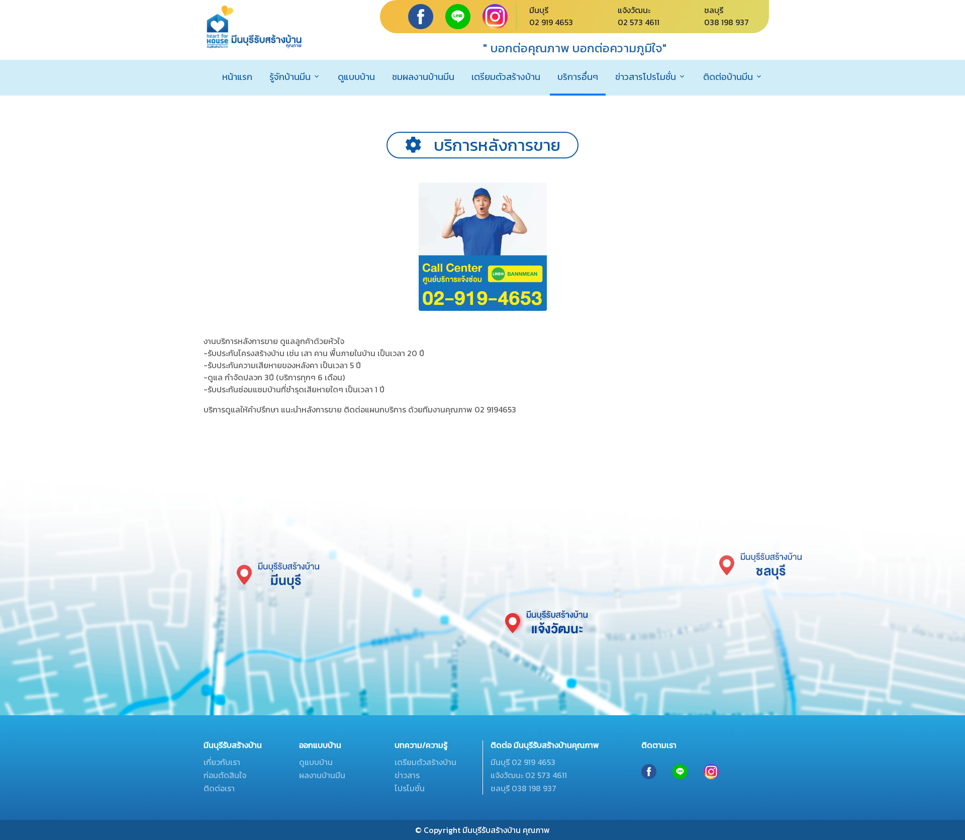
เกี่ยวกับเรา (222, 762)
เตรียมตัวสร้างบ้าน (505, 76)
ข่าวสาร (407, 775)
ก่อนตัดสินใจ (225, 775)
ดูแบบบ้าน (356, 76)
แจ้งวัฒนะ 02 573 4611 (529, 775)
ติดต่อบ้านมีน (728, 76)
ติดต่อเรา (219, 788)
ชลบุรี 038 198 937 (523, 788)
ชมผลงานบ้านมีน (423, 76)
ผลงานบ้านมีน (322, 775)
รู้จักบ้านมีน (290, 76)
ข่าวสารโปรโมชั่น (645, 76)
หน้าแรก (237, 76)
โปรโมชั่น (410, 788)
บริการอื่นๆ (577, 76)
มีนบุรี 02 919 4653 (523, 762)
